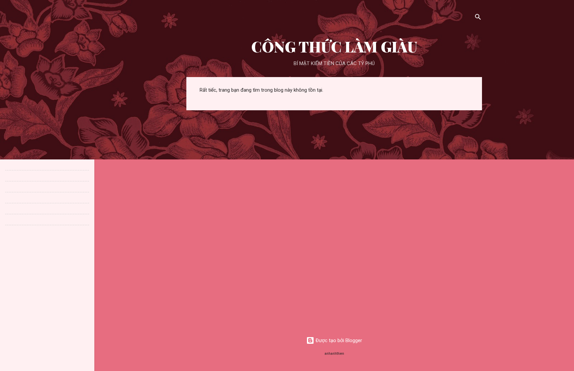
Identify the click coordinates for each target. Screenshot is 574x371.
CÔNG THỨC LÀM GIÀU (334, 46)
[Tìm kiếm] (478, 18)
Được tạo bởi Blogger (338, 340)
